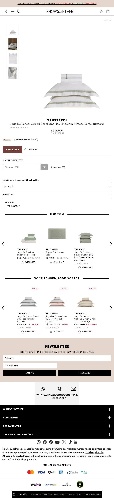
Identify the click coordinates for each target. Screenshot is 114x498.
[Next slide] (111, 244)
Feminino (29, 373)
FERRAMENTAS (12, 426)
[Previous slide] (3, 244)
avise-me (12, 149)
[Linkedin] (75, 442)
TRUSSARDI (57, 120)
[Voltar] (6, 11)
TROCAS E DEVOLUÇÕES (18, 434)
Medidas (8, 194)
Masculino (85, 373)
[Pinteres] (51, 442)
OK (44, 167)
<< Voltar (107, 20)
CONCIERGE (10, 417)
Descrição (8, 186)
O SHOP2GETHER (13, 409)
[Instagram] (39, 442)
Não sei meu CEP (58, 167)
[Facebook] (45, 442)
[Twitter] (64, 442)
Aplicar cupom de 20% (25, 140)
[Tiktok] (70, 442)
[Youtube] (57, 442)
